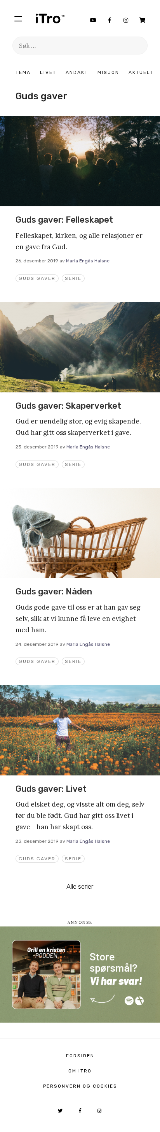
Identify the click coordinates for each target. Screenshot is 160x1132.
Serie (73, 278)
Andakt (77, 72)
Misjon (108, 72)
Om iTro (80, 1071)
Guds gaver (37, 278)
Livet (48, 72)
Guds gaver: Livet (51, 789)
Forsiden (80, 1055)
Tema (23, 72)
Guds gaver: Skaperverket (68, 406)
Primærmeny (18, 18)
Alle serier (79, 886)
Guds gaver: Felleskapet (64, 219)
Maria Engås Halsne (88, 261)
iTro (50, 18)
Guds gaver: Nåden (54, 591)
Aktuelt (141, 72)
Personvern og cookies (80, 1086)
